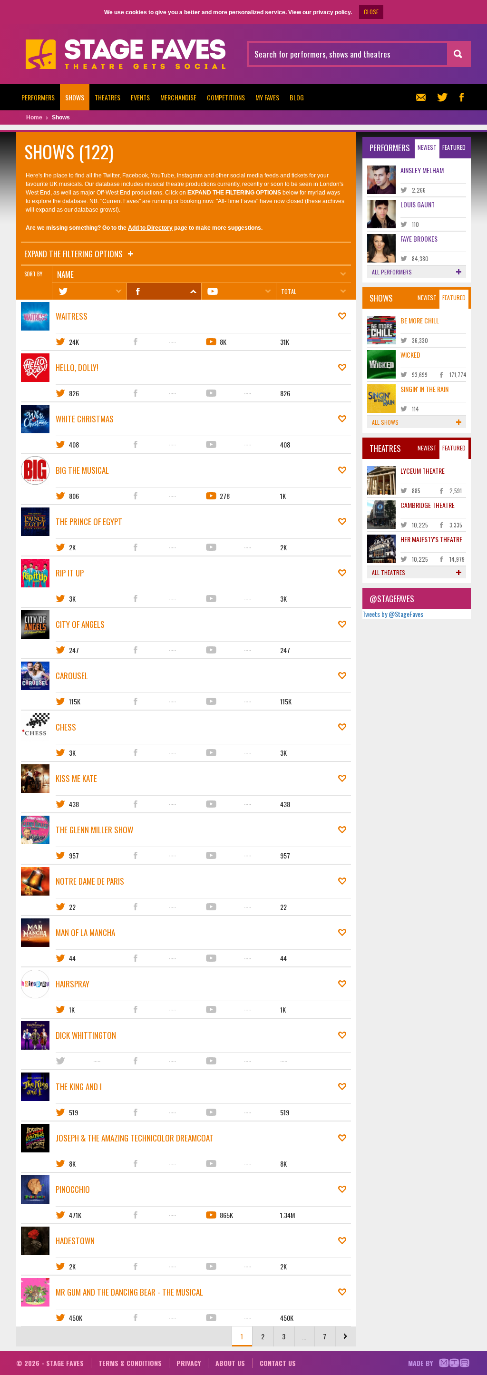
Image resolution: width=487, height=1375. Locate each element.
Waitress (72, 316)
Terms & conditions (130, 1363)
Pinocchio (73, 1189)
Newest (427, 147)
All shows (385, 422)
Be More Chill (419, 320)
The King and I (79, 1086)
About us (230, 1363)
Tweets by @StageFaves (392, 614)
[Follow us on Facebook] (461, 97)
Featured (454, 147)
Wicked (410, 355)
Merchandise (178, 97)
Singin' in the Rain (424, 389)
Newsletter (423, 97)
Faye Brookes (419, 239)
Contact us (278, 1363)
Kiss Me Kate (76, 778)
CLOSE (371, 12)
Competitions (226, 97)
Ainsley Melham (422, 170)
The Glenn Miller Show (94, 830)
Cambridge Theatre (427, 505)
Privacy (188, 1363)
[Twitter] (89, 291)
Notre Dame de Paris (90, 881)
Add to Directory (150, 227)
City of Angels (80, 624)
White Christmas (85, 419)
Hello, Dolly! (77, 367)
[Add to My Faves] (342, 316)
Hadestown (75, 1241)
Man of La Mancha (85, 932)
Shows (74, 97)
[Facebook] (164, 291)
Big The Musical (82, 470)
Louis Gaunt (417, 204)
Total (288, 291)
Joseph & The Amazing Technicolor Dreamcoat (135, 1138)
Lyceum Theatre (422, 471)
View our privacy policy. (320, 12)
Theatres (107, 97)
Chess (66, 727)
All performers (392, 272)
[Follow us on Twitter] (442, 97)
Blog (297, 97)
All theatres (388, 572)
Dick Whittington (86, 1035)
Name (65, 274)
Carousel (72, 676)
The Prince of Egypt (89, 521)
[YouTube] (238, 291)
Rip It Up (70, 573)
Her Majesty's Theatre (431, 539)
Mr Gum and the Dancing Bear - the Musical (129, 1292)
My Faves (267, 97)
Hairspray (72, 984)
